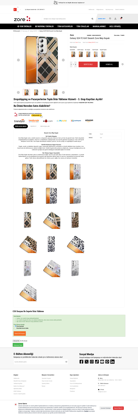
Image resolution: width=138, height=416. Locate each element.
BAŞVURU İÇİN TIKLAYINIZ (86, 102)
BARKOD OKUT (102, 18)
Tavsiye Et (33, 126)
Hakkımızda (91, 9)
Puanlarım (72, 391)
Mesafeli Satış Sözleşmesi (20, 381)
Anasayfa (17, 31)
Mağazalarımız (100, 9)
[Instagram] (92, 362)
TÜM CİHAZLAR (82, 26)
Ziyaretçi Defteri (45, 383)
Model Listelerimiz (119, 9)
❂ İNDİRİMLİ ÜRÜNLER (44, 26)
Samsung (24, 31)
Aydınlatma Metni (18, 388)
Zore (72, 35)
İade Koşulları (45, 126)
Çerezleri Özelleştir (106, 408)
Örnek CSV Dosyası (20, 333)
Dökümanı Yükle (18, 345)
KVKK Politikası (17, 391)
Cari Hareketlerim (74, 386)
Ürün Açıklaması (20, 126)
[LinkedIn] (112, 362)
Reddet (86, 411)
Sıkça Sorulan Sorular (47, 381)
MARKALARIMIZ (99, 26)
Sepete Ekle (88, 64)
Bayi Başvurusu (109, 9)
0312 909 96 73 (101, 385)
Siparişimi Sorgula (46, 378)
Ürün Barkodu (20, 326)
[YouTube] (102, 362)
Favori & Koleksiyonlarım (76, 383)
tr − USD (18, 9)
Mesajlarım (72, 388)
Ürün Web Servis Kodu (22, 328)
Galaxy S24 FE (33, 31)
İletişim (43, 386)
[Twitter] (86, 362)
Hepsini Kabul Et (118, 408)
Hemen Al (109, 64)
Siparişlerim (73, 381)
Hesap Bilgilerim (74, 378)
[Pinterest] (107, 362)
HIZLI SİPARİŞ (115, 26)
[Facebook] (81, 362)
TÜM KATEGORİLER (65, 26)
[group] (41, 60)
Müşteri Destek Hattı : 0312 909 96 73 (35, 9)
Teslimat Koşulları (18, 383)
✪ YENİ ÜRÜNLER (24, 26)
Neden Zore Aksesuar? (19, 386)
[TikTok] (97, 362)
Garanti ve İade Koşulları (19, 393)
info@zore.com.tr (102, 391)
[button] (18, 60)
